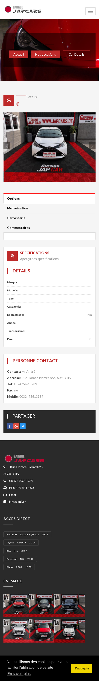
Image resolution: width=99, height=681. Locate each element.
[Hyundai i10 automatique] (44, 605)
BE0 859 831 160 (21, 488)
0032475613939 (31, 396)
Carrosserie (16, 218)
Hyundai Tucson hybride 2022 (27, 534)
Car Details (76, 54)
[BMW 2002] (69, 605)
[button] (10, 147)
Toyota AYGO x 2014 (21, 542)
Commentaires (18, 228)
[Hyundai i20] (69, 631)
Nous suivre (17, 502)
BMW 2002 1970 (19, 567)
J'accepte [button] (81, 668)
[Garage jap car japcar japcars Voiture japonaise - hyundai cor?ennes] (25, 458)
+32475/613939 (25, 384)
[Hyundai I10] (18, 631)
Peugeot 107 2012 (20, 559)
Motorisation (17, 208)
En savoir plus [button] (19, 674)
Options (13, 198)
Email (13, 495)
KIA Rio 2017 (16, 550)
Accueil (18, 54)
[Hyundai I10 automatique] (44, 631)
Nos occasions (45, 54)
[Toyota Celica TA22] (18, 605)
